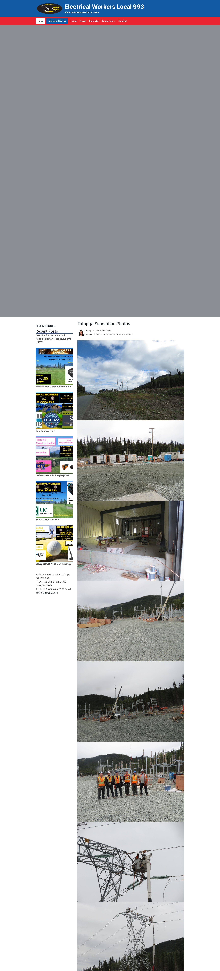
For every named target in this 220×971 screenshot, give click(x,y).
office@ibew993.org (47, 592)
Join (40, 21)
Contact (122, 21)
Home (74, 21)
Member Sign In (57, 21)
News (83, 21)
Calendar (94, 21)
